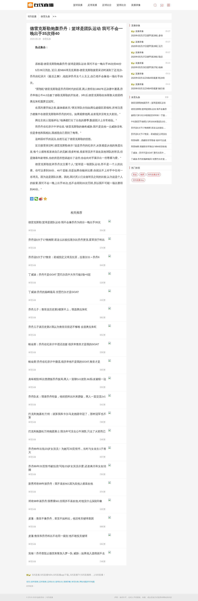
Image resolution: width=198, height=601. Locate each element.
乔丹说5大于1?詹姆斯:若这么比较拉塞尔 (149, 128)
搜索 (155, 5)
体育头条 (45, 16)
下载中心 (161, 5)
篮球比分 (58, 582)
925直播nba (138, 180)
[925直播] (40, 5)
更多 (167, 97)
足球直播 (42, 582)
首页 (28, 582)
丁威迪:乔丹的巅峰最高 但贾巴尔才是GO (149, 159)
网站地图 (83, 582)
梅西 (142, 174)
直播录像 (66, 582)
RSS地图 (91, 582)
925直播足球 (153, 174)
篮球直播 (34, 582)
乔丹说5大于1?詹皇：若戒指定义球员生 (149, 134)
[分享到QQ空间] (45, 199)
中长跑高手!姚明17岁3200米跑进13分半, (149, 121)
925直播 (32, 16)
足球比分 (50, 582)
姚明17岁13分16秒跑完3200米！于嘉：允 (150, 115)
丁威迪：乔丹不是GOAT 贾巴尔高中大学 (149, 153)
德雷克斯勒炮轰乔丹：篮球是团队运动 (148, 103)
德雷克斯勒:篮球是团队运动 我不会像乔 (149, 109)
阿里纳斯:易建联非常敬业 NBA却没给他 (149, 146)
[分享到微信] (36, 199)
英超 (135, 174)
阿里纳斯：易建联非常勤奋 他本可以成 (148, 140)
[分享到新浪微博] (41, 199)
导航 (168, 5)
